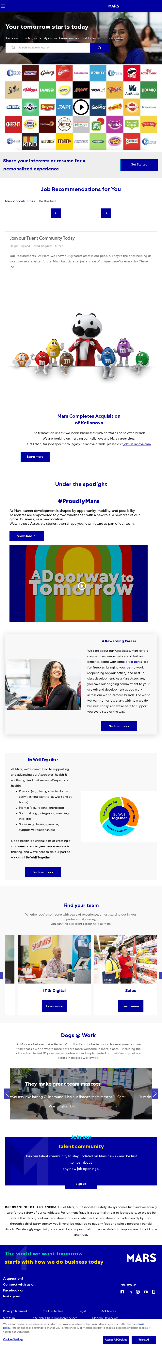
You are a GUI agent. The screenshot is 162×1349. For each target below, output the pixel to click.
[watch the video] (78, 583)
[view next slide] (106, 213)
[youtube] (145, 1291)
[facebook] (122, 1291)
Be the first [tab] (47, 201)
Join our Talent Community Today (42, 239)
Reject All (143, 1340)
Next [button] (155, 1094)
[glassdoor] (153, 1291)
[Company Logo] (113, 6)
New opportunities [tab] (20, 201)
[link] (15, 1311)
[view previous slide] (56, 213)
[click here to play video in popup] (81, 107)
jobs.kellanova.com (137, 444)
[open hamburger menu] (3, 6)
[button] (100, 48)
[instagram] (137, 1291)
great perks (133, 662)
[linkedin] (130, 1291)
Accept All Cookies (116, 1340)
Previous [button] (7, 1094)
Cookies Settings (13, 1340)
